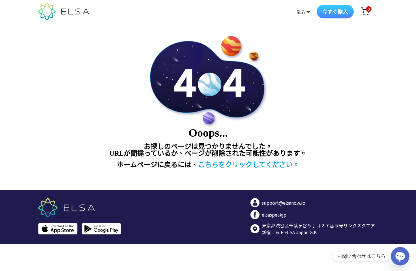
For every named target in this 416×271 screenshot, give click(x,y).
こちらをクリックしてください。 (248, 164)
